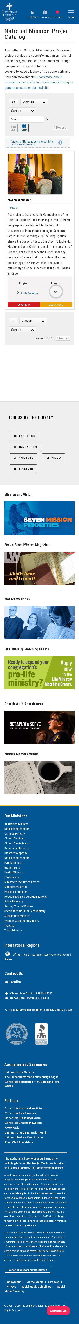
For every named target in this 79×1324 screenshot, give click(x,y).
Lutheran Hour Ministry (19, 1072)
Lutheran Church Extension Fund (25, 1132)
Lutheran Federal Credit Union (24, 1137)
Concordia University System (23, 1122)
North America (29, 293)
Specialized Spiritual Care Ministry (24, 911)
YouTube (26, 457)
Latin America (52, 954)
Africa (16, 954)
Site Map (53, 1282)
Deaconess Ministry (16, 848)
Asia (26, 954)
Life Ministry (11, 877)
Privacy (11, 1286)
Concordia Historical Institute (23, 1108)
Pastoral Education (15, 891)
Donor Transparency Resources (27, 1269)
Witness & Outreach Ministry (21, 920)
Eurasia (37, 954)
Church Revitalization (17, 843)
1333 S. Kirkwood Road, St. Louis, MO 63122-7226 (40, 1009)
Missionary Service (15, 886)
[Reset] (13, 102)
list (13, 129)
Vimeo (56, 457)
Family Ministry (13, 862)
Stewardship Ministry (17, 915)
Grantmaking (12, 867)
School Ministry (13, 901)
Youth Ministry (13, 930)
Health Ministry (13, 872)
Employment (13, 1282)
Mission (14, 207)
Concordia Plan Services (20, 1113)
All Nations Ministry (16, 824)
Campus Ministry (14, 833)
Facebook (27, 436)
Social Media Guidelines (36, 1286)
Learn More (56, 304)
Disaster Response (16, 853)
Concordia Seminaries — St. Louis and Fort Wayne (32, 1083)
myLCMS (33, 17)
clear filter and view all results (32, 143)
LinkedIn (26, 468)
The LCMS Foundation (19, 1142)
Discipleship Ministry (16, 828)
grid (24, 129)
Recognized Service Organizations (25, 896)
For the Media (34, 1282)
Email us (16, 981)
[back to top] (13, 321)
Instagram (28, 446)
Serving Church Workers (19, 906)
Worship (9, 925)
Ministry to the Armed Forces (22, 882)
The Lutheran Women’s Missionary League (32, 1077)
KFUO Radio (12, 1127)
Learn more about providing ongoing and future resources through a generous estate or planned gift (39, 82)
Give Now (24, 304)
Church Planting (14, 838)
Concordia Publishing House (23, 1118)
